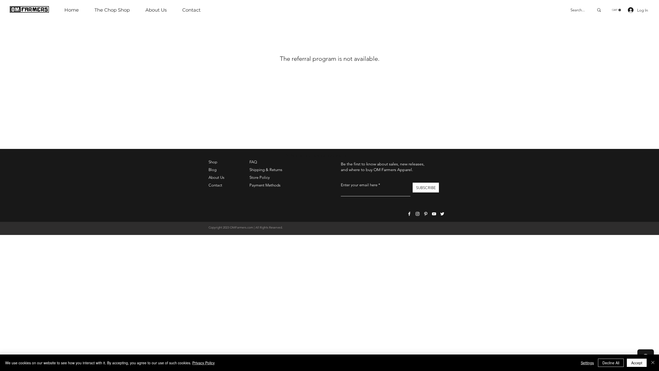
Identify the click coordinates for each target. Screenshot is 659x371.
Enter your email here (359, 185)
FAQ (253, 161)
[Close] (653, 363)
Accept (636, 362)
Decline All (610, 362)
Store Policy (259, 177)
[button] (616, 10)
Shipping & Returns (265, 169)
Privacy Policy (203, 362)
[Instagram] (417, 213)
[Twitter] (442, 213)
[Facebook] (409, 213)
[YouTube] (434, 213)
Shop (213, 161)
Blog (212, 169)
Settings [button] (587, 362)
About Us (216, 177)
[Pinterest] (425, 213)
